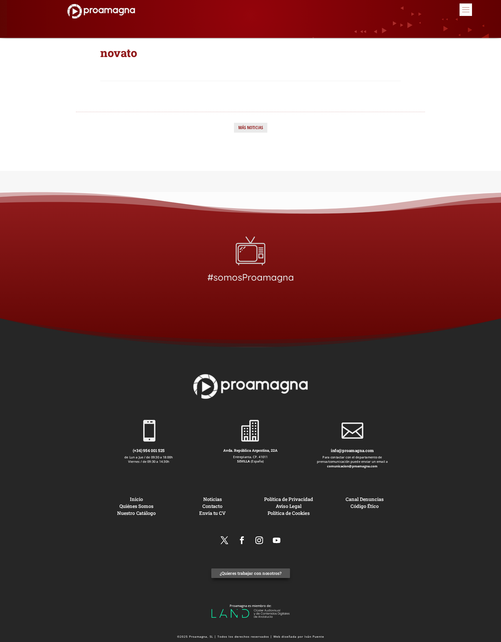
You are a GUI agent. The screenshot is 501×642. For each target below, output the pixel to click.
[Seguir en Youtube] (276, 540)
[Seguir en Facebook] (241, 540)
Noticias (212, 499)
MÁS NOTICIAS (250, 127)
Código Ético (365, 506)
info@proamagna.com (352, 450)
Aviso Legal (289, 506)
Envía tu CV (212, 513)
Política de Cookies (289, 513)
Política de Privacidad (288, 499)
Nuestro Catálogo (136, 513)
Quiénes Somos (136, 506)
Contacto (212, 506)
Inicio (136, 499)
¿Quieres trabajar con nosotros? (250, 573)
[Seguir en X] (224, 540)
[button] (466, 9)
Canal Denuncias (364, 499)
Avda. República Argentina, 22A (250, 450)
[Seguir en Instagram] (259, 540)
